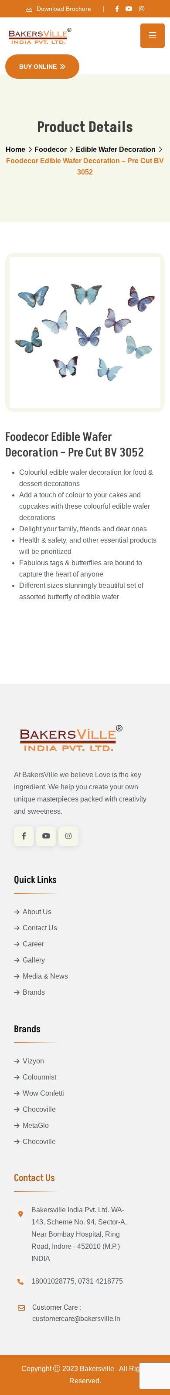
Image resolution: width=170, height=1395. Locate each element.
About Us (37, 911)
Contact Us (40, 928)
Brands (34, 992)
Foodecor (50, 149)
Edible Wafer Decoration (116, 149)
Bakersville (98, 1368)
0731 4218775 (100, 1281)
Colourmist (39, 1077)
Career (33, 944)
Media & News (45, 976)
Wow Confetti (43, 1093)
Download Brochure (63, 8)
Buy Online (38, 66)
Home (15, 149)
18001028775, (53, 1281)
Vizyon (33, 1061)
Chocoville (39, 1109)
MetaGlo (36, 1125)
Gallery (34, 960)
